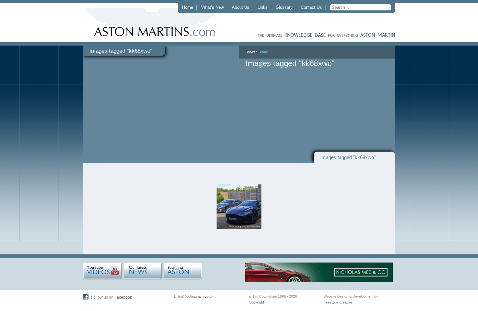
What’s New (212, 7)
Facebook (123, 297)
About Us (240, 7)
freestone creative (338, 302)
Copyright (256, 302)
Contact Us (311, 7)
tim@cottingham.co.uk (195, 296)
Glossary (284, 7)
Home (187, 7)
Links (263, 7)
